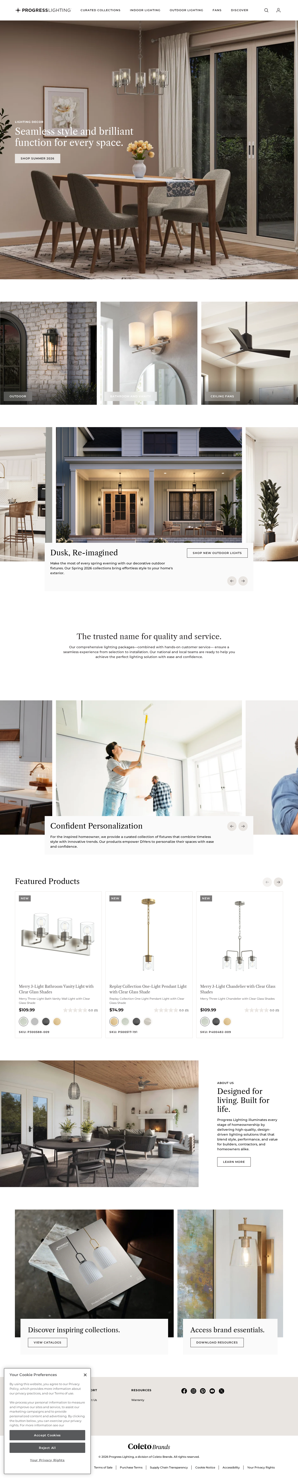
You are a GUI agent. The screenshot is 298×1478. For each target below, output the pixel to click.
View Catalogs (47, 1342)
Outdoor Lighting (186, 10)
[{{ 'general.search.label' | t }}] (266, 10)
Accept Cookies (47, 1435)
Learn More (234, 1162)
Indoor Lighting (145, 10)
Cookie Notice (205, 1467)
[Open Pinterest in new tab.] (203, 1392)
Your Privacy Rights (261, 1467)
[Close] (85, 1375)
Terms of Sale (103, 1467)
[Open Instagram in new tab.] (193, 1392)
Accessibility (231, 1467)
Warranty (137, 1400)
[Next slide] (243, 581)
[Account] (278, 10)
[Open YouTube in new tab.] (212, 1392)
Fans (217, 10)
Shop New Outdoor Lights (217, 553)
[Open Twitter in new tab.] (221, 1392)
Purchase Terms (131, 1467)
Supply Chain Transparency (169, 1467)
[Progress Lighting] (43, 10)
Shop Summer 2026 (37, 158)
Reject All (47, 1448)
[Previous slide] (232, 581)
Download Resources (217, 1342)
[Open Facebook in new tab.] (184, 1392)
